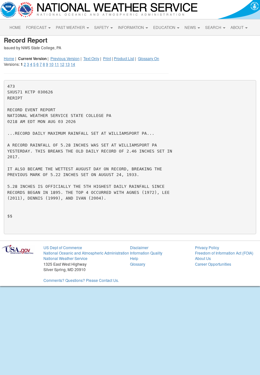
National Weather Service (65, 258)
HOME (15, 27)
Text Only (91, 58)
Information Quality (146, 253)
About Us (203, 258)
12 (62, 64)
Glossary (137, 264)
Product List (124, 58)
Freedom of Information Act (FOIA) (224, 253)
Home (9, 58)
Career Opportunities (213, 264)
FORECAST (37, 27)
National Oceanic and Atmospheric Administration (86, 253)
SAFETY (102, 27)
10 (51, 64)
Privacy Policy (207, 247)
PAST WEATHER (71, 27)
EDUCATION (164, 27)
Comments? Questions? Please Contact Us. (81, 280)
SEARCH (213, 27)
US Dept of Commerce (62, 247)
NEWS (191, 27)
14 (73, 64)
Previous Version (65, 58)
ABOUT (237, 27)
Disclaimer (139, 247)
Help (134, 258)
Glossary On (148, 58)
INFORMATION (131, 27)
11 (57, 64)
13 (67, 64)
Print (107, 58)
